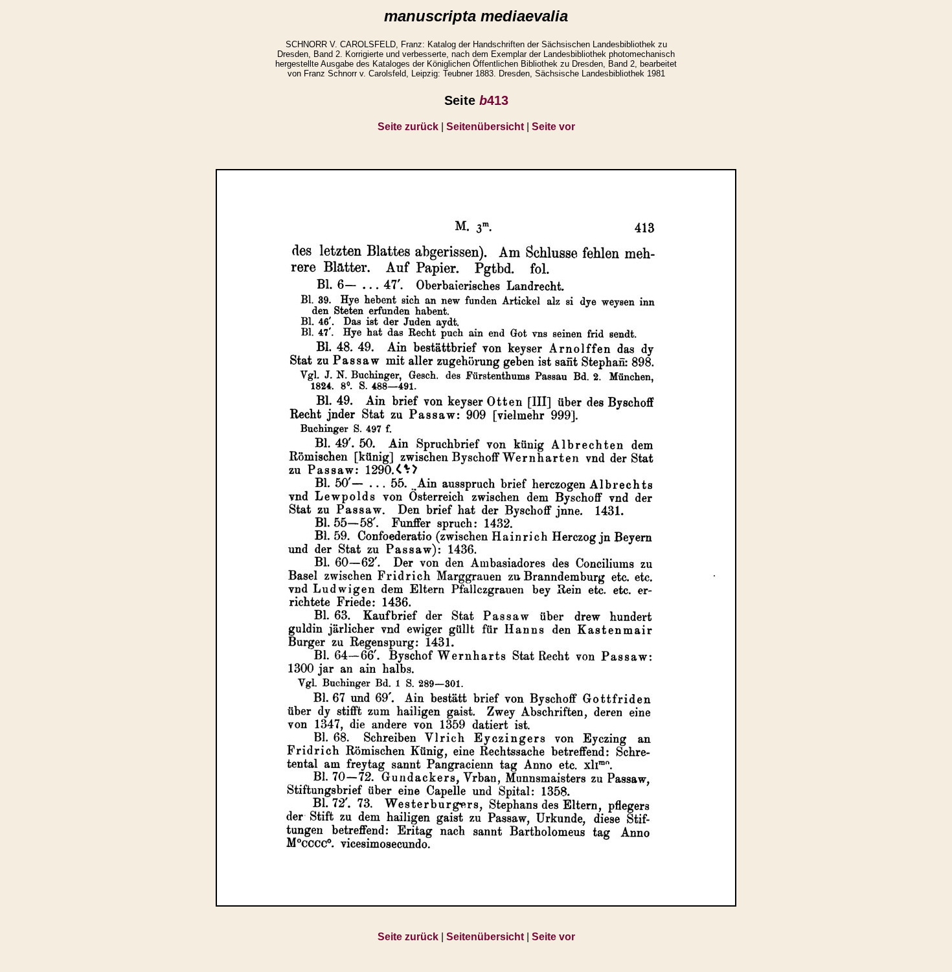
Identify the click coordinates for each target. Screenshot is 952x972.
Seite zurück (408, 126)
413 (493, 100)
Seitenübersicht (485, 126)
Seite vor (553, 126)
